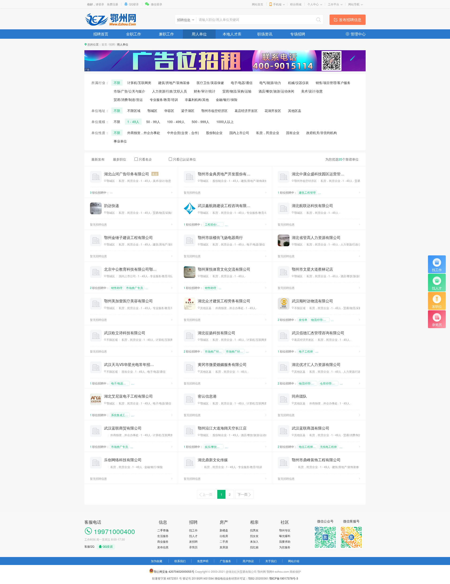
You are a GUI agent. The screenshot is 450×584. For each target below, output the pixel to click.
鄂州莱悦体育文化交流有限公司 (224, 269)
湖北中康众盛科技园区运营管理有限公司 (318, 174)
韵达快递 (111, 205)
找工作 (193, 530)
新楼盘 (224, 530)
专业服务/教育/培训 (164, 99)
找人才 (193, 536)
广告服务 (225, 561)
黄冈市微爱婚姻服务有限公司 (222, 364)
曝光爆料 (284, 536)
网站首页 (257, 4)
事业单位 (120, 141)
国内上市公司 (239, 132)
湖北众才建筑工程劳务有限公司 (224, 301)
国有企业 (292, 132)
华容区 (169, 110)
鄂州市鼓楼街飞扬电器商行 (220, 237)
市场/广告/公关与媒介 (129, 91)
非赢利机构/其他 (197, 99)
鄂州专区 (284, 530)
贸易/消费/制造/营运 (128, 99)
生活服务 (163, 536)
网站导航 (354, 4)
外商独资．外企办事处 (143, 132)
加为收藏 (156, 561)
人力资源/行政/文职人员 (169, 91)
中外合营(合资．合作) (183, 132)
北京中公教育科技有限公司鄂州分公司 (130, 269)
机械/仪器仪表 (298, 82)
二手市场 (163, 530)
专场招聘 (297, 34)
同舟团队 (299, 396)
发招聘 (193, 541)
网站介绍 (293, 561)
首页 (104, 44)
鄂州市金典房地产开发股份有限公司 (224, 174)
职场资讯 (264, 34)
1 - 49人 (133, 121)
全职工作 (133, 34)
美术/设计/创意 (312, 91)
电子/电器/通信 (241, 82)
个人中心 (313, 4)
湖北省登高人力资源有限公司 (316, 237)
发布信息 (163, 547)
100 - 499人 (176, 121)
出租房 (224, 536)
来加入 (254, 541)
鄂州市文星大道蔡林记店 (312, 269)
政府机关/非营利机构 (321, 132)
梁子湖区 (187, 110)
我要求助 (284, 541)
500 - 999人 (200, 121)
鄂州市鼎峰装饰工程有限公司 (316, 459)
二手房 (224, 541)
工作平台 (333, 4)
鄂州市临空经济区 (214, 110)
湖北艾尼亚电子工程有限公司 (128, 396)
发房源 (224, 547)
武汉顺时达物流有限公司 (312, 301)
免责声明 (202, 561)
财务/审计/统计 (204, 91)
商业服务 (163, 541)
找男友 (254, 530)
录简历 (193, 547)
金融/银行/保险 (226, 99)
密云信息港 (207, 396)
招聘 (112, 44)
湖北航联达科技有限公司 (312, 205)
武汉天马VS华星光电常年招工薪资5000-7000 (130, 364)
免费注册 (112, 4)
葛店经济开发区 (246, 110)
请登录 (100, 4)
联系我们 (180, 561)
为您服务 (284, 547)
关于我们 (271, 561)
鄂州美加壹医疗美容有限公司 (128, 301)
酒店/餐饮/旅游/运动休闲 (276, 91)
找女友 (254, 536)
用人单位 (199, 34)
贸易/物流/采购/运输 (236, 91)
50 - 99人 (153, 121)
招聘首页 (100, 34)
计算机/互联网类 (139, 82)
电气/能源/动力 (270, 82)
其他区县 (294, 110)
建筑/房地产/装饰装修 (174, 82)
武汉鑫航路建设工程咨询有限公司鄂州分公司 (224, 205)
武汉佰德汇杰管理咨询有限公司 (318, 332)
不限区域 (133, 110)
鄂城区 (152, 110)
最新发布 (98, 159)
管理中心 (358, 34)
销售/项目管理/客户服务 (333, 82)
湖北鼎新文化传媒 (213, 459)
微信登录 (156, 4)
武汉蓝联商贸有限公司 (123, 428)
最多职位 (119, 159)
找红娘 (254, 547)
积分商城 (295, 4)
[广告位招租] (225, 52)
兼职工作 (166, 34)
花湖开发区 (273, 110)
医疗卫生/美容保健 (210, 82)
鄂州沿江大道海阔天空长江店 (222, 428)
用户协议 (248, 561)
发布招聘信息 (350, 19)
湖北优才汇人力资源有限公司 (316, 364)
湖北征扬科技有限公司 (216, 332)
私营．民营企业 (267, 132)
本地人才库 (232, 34)
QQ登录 (134, 4)
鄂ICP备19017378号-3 (283, 578)
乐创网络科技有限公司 (123, 459)
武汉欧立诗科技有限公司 (124, 332)
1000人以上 (225, 121)
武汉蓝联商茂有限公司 (310, 428)
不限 (117, 82)
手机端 (277, 4)
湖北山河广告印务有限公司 (126, 174)
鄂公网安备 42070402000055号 (174, 571)
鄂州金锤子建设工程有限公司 (128, 237)
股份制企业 (214, 132)
